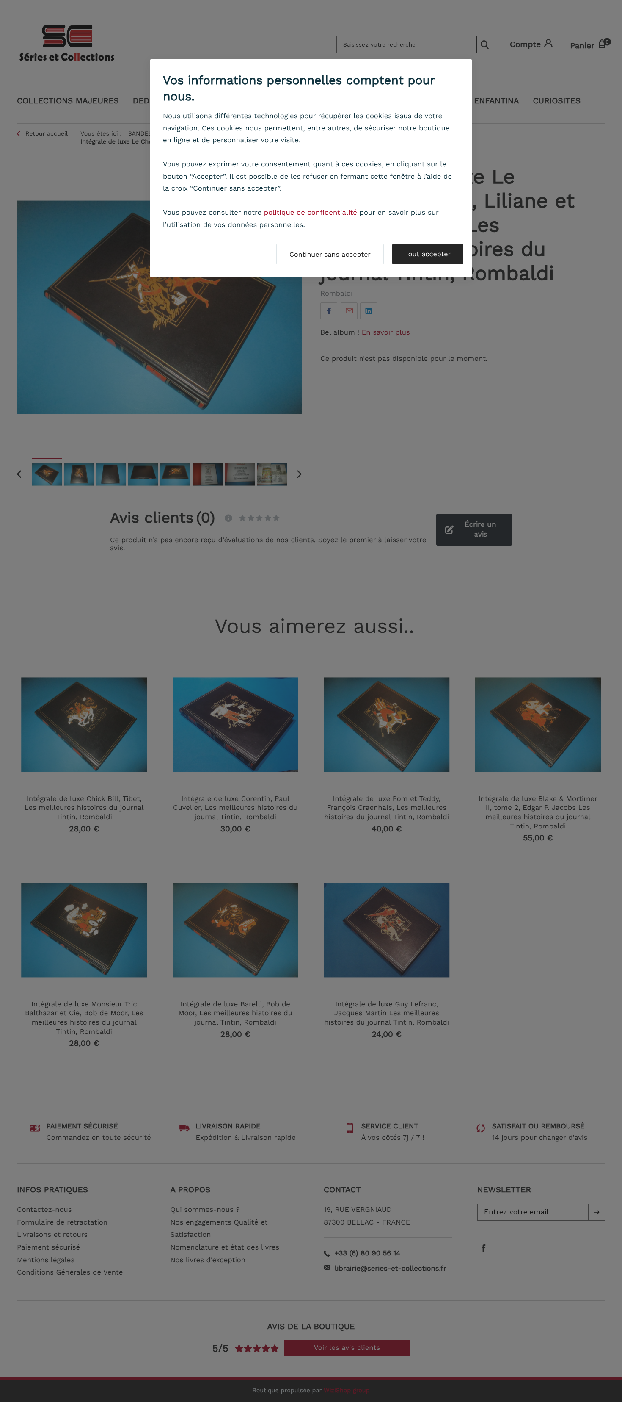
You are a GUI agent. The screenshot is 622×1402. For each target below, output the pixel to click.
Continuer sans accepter (330, 254)
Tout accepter (428, 254)
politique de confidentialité (310, 213)
